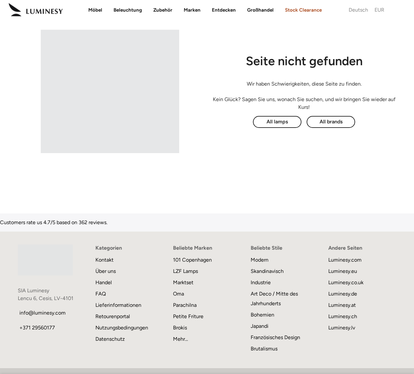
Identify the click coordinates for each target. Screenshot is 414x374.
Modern (259, 260)
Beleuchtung (128, 10)
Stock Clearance (303, 10)
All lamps (277, 122)
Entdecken (224, 10)
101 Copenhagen (192, 260)
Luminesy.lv (341, 328)
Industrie (261, 282)
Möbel (95, 10)
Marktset (183, 282)
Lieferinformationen (118, 305)
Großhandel (260, 10)
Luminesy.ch (342, 316)
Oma (178, 294)
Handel (103, 282)
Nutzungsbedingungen (121, 328)
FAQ (100, 294)
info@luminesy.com (42, 313)
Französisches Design (275, 337)
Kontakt (104, 260)
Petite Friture (188, 316)
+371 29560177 (37, 328)
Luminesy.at (342, 305)
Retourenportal (112, 316)
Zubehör (162, 10)
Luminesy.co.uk (346, 282)
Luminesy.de (342, 294)
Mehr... (180, 339)
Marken (192, 10)
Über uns (105, 271)
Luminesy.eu (342, 271)
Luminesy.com (345, 260)
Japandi (259, 326)
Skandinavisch (267, 271)
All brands (331, 122)
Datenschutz (110, 339)
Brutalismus (264, 349)
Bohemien (262, 315)
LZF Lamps (185, 271)
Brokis (180, 328)
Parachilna (185, 305)
